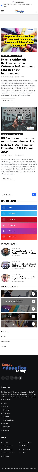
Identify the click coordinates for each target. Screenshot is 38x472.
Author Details (5, 341)
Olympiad (6, 417)
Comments (20, 77)
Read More (6, 100)
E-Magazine (6, 413)
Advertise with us (8, 420)
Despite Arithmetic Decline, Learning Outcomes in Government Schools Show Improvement (18, 66)
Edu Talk (5, 423)
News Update (16, 248)
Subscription (7, 427)
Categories (6, 410)
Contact (3, 346)
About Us (4, 337)
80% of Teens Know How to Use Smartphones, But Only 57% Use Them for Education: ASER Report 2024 (18, 145)
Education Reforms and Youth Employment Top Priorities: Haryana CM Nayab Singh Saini (24, 279)
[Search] (36, 11)
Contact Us (6, 430)
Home (5, 403)
